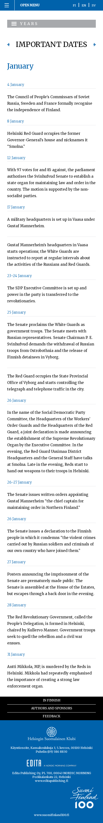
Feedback (51, 716)
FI (74, 5)
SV (94, 5)
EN (84, 5)
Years (29, 23)
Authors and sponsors (51, 708)
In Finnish (51, 700)
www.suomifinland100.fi (51, 815)
